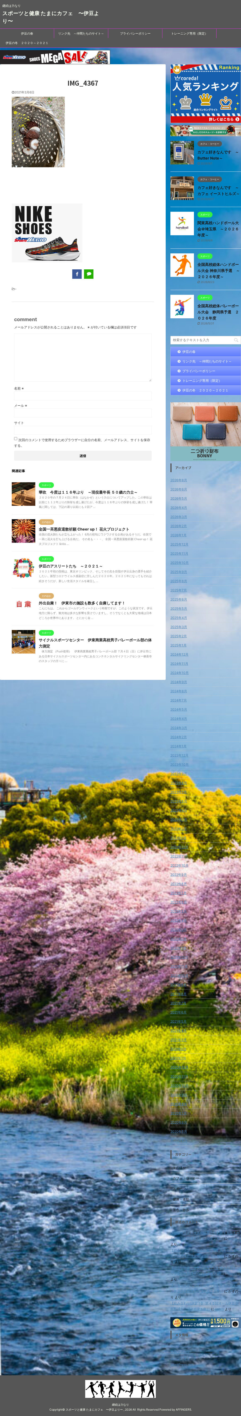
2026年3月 (178, 517)
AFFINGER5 (183, 1409)
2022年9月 (178, 875)
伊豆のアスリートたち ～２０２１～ (71, 566)
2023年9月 (178, 774)
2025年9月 (178, 572)
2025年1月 (178, 645)
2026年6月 (178, 489)
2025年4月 (178, 618)
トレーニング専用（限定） (189, 33)
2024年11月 (179, 664)
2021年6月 (178, 1012)
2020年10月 (179, 1086)
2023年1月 (178, 838)
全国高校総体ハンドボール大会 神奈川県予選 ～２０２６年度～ (218, 270)
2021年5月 (178, 1021)
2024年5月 (178, 709)
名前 (19, 388)
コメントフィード (183, 1358)
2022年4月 (178, 920)
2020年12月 (179, 1067)
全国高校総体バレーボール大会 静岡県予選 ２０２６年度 (218, 311)
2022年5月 (178, 911)
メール (20, 405)
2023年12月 (179, 755)
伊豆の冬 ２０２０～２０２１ (27, 43)
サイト (19, 423)
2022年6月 (178, 902)
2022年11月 (179, 856)
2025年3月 (178, 627)
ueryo (232, 1238)
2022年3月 (178, 930)
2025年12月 (179, 544)
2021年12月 (179, 957)
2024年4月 (178, 719)
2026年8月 (178, 480)
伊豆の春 (27, 33)
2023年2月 (178, 829)
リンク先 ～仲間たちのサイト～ (81, 33)
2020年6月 (178, 1122)
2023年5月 (178, 801)
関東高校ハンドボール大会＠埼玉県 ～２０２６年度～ (218, 228)
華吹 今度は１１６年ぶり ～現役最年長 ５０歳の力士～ (88, 492)
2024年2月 (178, 737)
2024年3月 (178, 728)
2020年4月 (178, 1141)
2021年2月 (178, 1049)
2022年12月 (179, 847)
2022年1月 (178, 948)
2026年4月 (178, 508)
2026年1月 (178, 535)
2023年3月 (178, 820)
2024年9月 (178, 682)
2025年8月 (178, 581)
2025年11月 (179, 553)
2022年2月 (178, 939)
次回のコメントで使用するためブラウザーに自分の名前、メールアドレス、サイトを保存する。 (82, 442)
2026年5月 (178, 498)
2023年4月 (178, 810)
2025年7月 (178, 590)
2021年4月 (178, 1031)
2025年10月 (179, 563)
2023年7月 (178, 792)
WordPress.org (181, 1365)
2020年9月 (178, 1095)
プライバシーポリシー (135, 33)
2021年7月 (178, 1003)
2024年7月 (178, 700)
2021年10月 (179, 975)
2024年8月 (178, 691)
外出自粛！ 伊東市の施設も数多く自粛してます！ (82, 603)
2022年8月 (178, 884)
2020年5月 (178, 1131)
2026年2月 (178, 526)
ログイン (177, 1346)
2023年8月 (178, 783)
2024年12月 (179, 654)
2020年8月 (178, 1104)
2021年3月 (178, 1040)
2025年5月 (178, 608)
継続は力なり (120, 1404)
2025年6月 (178, 599)
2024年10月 (179, 673)
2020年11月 (179, 1076)
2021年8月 (178, 994)
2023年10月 (179, 764)
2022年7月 (178, 893)
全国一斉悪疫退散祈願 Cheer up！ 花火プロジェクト (84, 529)
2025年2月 (178, 636)
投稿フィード (180, 1352)
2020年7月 (178, 1113)
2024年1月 (178, 746)
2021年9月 (178, 985)
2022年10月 (179, 865)
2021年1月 (178, 1058)
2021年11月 (179, 966)
